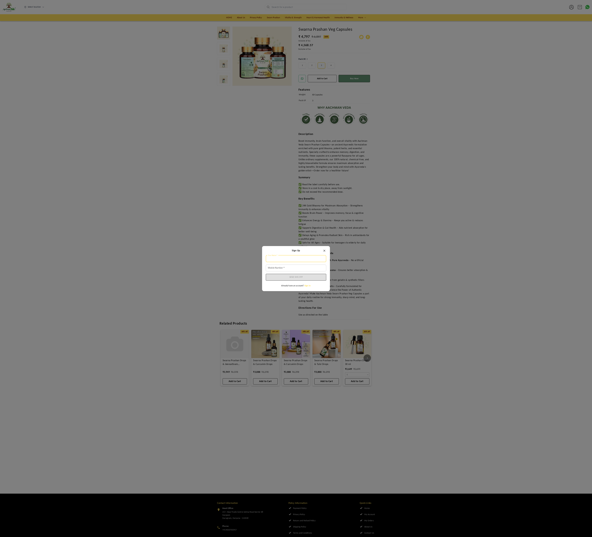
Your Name (273, 255)
